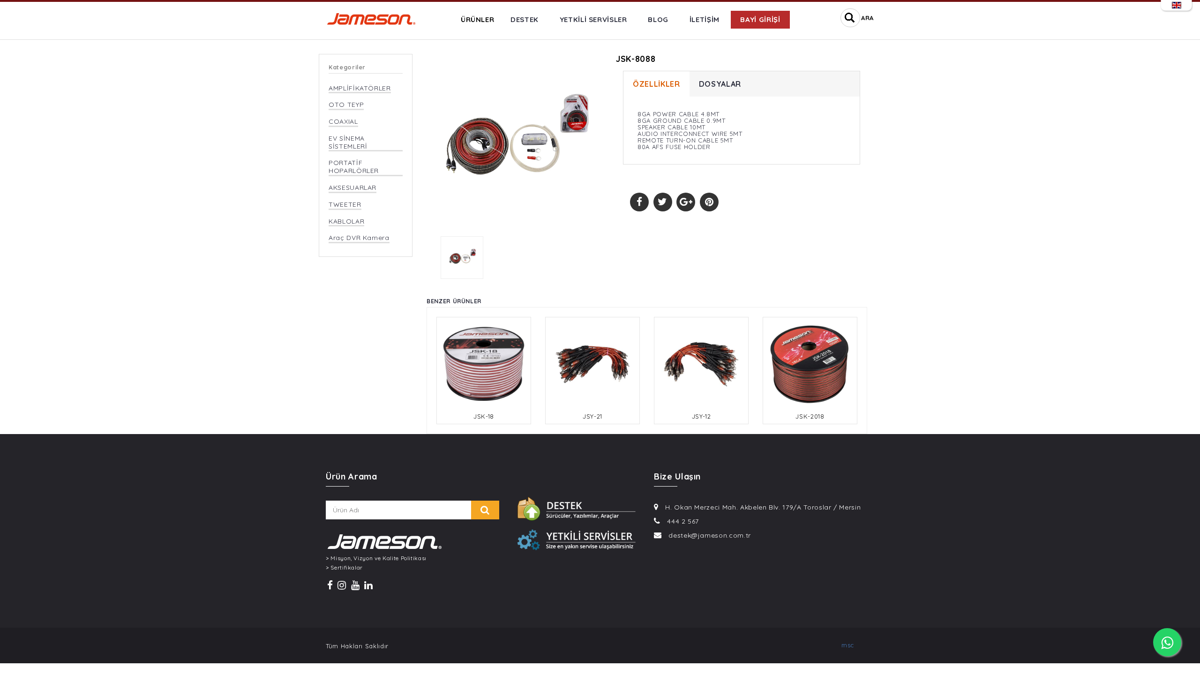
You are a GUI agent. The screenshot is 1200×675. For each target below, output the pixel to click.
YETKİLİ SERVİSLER (593, 19)
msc (847, 645)
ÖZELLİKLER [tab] (656, 84)
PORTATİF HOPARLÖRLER (354, 167)
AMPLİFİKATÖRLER (360, 88)
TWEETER (345, 205)
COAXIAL (343, 122)
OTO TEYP (346, 105)
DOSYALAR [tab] (720, 84)
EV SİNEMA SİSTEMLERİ (348, 142)
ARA (867, 18)
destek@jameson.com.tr (709, 535)
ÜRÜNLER (478, 19)
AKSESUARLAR (352, 188)
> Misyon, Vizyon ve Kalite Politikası (376, 558)
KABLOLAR (346, 221)
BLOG (658, 19)
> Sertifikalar (344, 567)
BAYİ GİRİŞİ (760, 19)
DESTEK (524, 19)
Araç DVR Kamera (359, 238)
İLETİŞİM (705, 19)
